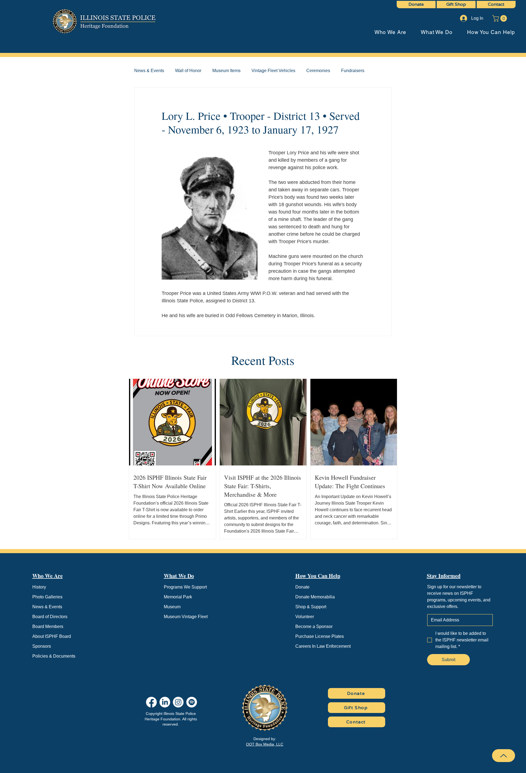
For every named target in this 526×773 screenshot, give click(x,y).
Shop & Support (310, 606)
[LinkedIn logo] (164, 702)
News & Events (149, 70)
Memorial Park (178, 597)
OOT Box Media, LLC (264, 744)
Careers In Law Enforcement (323, 646)
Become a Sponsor (314, 626)
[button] (500, 18)
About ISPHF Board (51, 636)
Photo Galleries (47, 597)
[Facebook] (151, 702)
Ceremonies (318, 70)
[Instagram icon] (178, 702)
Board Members (47, 626)
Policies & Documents (53, 656)
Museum (172, 606)
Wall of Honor (188, 70)
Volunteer (304, 616)
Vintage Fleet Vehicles (273, 70)
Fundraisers (352, 70)
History (39, 587)
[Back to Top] (503, 755)
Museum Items (226, 70)
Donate (302, 587)
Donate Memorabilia (315, 597)
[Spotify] (191, 702)
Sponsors (41, 646)
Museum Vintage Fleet (186, 616)
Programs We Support (185, 587)
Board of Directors (49, 616)
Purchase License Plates (319, 636)
